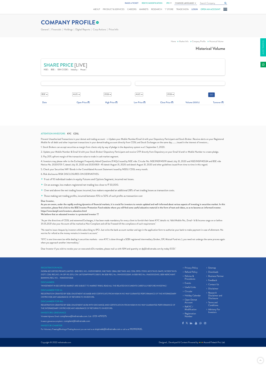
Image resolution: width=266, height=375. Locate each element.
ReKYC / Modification (190, 308)
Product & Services (113, 9)
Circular (188, 291)
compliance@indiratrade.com (73, 316)
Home (173, 41)
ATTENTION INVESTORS (53, 133)
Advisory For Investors (214, 311)
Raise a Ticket (131, 3)
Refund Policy (191, 272)
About (96, 9)
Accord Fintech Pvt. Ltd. (214, 342)
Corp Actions (99, 29)
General (45, 29)
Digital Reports (82, 29)
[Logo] (47, 7)
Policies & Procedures (190, 278)
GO (211, 94)
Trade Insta (182, 9)
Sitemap (212, 267)
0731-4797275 (100, 316)
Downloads (213, 272)
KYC (69, 133)
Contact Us (213, 284)
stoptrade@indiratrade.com (107, 329)
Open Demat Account (191, 301)
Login (194, 9)
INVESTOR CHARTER (51, 325)
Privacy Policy (191, 267)
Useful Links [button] (190, 287)
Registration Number (190, 315)
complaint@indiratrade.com (77, 321)
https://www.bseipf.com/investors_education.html (64, 211)
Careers (131, 9)
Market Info (183, 41)
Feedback (212, 280)
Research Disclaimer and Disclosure (215, 295)
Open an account (210, 9)
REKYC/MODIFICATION (152, 3)
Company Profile (199, 41)
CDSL (76, 133)
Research (156, 9)
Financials (56, 29)
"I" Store (169, 9)
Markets (143, 9)
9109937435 (136, 329)
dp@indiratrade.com (151, 248)
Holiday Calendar (193, 295)
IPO (168, 3)
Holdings (68, 29)
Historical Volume (216, 41)
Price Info (113, 29)
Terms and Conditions (213, 304)
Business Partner (216, 276)
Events (188, 283)
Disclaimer (213, 288)
